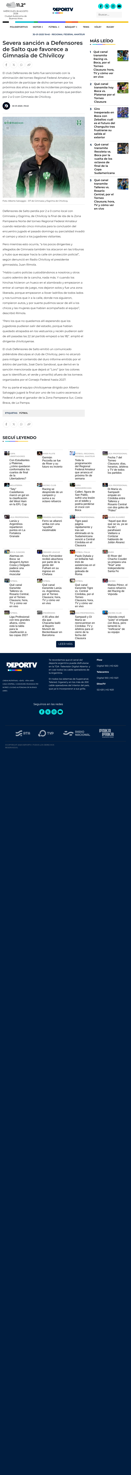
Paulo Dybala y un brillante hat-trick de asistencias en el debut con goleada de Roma (85, 565)
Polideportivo (19, 27)
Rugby (110, 27)
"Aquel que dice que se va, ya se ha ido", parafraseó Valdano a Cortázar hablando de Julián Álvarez (118, 532)
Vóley (97, 27)
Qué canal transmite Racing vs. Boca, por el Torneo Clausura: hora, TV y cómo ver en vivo (103, 64)
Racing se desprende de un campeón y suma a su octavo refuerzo (52, 495)
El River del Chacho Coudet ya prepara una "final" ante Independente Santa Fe (117, 564)
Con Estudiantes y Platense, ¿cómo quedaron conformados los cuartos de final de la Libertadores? (20, 469)
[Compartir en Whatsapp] (21, 64)
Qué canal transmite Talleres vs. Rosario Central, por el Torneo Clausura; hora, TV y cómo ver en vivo (104, 194)
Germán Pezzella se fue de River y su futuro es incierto (52, 462)
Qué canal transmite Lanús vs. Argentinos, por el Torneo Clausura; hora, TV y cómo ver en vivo (52, 594)
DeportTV (63, 10)
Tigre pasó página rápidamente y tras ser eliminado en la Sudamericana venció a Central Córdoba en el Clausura (85, 533)
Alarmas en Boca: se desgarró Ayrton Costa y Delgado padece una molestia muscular (20, 565)
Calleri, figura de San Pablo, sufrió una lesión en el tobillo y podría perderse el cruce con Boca (85, 501)
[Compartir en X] (13, 64)
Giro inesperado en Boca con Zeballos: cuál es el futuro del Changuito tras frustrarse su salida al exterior (104, 123)
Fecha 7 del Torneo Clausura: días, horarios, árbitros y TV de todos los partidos (118, 465)
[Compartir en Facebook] (6, 64)
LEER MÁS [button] (65, 644)
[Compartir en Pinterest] (7, 121)
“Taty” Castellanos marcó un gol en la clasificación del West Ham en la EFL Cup (19, 497)
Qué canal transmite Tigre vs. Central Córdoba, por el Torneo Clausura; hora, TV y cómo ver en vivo (84, 596)
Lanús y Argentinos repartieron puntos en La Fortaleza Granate (17, 529)
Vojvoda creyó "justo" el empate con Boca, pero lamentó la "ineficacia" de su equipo (118, 624)
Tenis (86, 27)
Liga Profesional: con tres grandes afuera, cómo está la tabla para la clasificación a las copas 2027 (20, 626)
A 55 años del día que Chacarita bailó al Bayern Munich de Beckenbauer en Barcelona (52, 626)
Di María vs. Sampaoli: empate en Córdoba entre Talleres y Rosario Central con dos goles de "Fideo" (118, 500)
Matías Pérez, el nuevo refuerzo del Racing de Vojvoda (118, 590)
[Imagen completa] (7, 128)
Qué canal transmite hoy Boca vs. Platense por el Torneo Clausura (104, 93)
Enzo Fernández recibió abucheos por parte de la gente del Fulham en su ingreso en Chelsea (52, 565)
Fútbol (53, 27)
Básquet (70, 27)
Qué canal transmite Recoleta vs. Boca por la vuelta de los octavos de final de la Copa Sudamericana (104, 159)
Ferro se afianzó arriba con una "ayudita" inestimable (52, 526)
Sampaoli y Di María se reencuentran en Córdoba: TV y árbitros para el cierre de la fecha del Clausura (85, 627)
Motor (37, 27)
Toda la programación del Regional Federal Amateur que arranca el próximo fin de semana (85, 469)
